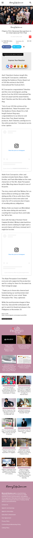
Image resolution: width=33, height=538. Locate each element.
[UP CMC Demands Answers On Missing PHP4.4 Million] (24, 359)
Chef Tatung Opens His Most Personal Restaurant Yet (24, 346)
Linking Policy (5, 527)
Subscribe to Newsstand (9, 514)
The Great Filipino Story (16, 36)
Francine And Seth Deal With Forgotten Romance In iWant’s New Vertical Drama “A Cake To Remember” (24, 391)
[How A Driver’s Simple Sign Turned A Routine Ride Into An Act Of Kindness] (9, 422)
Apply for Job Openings (8, 508)
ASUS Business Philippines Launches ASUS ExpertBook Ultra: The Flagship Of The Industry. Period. (9, 367)
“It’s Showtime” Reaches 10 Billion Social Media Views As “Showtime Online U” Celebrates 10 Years (9, 390)
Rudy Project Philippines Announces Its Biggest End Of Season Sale (9, 348)
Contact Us (5, 504)
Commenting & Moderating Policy (11, 524)
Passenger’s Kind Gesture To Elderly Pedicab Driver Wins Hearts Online (24, 452)
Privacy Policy (5, 521)
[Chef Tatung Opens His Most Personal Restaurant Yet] (24, 339)
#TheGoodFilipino (9, 428)
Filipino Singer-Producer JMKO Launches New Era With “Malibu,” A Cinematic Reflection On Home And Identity (24, 474)
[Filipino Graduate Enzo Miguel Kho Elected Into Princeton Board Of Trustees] (9, 462)
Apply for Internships (7, 511)
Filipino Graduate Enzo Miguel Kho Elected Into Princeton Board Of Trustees (9, 472)
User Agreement (6, 518)
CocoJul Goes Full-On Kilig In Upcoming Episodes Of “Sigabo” (9, 451)
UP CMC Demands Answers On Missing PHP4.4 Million (24, 366)
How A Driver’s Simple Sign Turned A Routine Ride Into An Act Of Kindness (9, 432)
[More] (24, 46)
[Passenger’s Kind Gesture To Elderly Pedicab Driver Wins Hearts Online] (24, 442)
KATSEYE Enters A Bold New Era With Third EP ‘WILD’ (24, 411)
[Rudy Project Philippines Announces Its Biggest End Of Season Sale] (9, 339)
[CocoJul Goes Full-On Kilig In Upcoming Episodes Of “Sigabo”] (9, 442)
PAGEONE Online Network (7, 41)
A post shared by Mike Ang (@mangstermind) (16, 272)
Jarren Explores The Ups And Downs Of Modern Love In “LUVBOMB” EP (8, 412)
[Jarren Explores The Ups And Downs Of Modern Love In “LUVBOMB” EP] (9, 402)
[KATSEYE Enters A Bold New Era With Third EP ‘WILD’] (24, 402)
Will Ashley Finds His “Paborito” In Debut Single (24, 431)
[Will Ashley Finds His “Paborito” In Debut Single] (24, 422)
